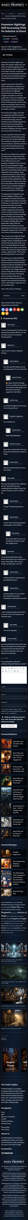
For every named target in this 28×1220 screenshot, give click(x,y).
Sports (19, 925)
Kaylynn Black (16, 430)
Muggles (24, 918)
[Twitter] (10, 309)
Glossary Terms (6, 1123)
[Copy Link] (3, 313)
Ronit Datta (10, 551)
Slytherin (3, 925)
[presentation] (3, 668)
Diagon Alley (15, 907)
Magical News (17, 47)
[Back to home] (12, 4)
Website (4, 702)
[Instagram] (7, 309)
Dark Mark (19, 902)
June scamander (12, 638)
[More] (7, 313)
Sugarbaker (17, 928)
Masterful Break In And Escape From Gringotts (13, 1005)
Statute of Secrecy (10, 928)
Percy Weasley (17, 921)
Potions (24, 921)
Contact (3, 1119)
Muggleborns (16, 918)
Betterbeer (9, 902)
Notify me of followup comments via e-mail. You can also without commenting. (13, 719)
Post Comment (9, 726)
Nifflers (10, 921)
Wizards (11, 932)
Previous (6, 295)
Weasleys (3, 932)
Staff (2, 1114)
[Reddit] (18, 309)
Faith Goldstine (14, 361)
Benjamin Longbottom (16, 416)
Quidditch (6, 923)
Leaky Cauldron (14, 912)
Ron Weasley (21, 923)
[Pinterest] (14, 309)
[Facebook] (3, 309)
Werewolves (7, 932)
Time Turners (17, 930)
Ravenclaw (11, 923)
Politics (21, 921)
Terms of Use (5, 1129)
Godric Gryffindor (5, 909)
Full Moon (22, 907)
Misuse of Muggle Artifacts (12, 916)
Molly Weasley (21, 916)
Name (3, 686)
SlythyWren (10, 345)
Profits (2, 923)
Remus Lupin (16, 923)
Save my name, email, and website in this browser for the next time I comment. (13, 711)
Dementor (4, 904)
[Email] (22, 309)
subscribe (20, 719)
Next (23, 295)
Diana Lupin (11, 324)
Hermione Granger (15, 444)
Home (3, 1112)
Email (3, 694)
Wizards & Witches (7, 1121)
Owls (13, 921)
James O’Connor (16, 377)
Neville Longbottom (5, 921)
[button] (26, 4)
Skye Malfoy (15, 533)
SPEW (17, 925)
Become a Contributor (8, 1117)
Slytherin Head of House (10, 925)
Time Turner (12, 930)
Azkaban (3, 902)
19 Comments (22, 49)
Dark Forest (14, 902)
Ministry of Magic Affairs (9, 49)
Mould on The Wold (6, 918)
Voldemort (23, 930)
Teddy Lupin (8, 930)
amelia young (14, 400)
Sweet (21, 928)
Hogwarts (6, 912)
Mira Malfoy (11, 478)
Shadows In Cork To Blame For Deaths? (11, 1028)
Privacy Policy (5, 1127)
